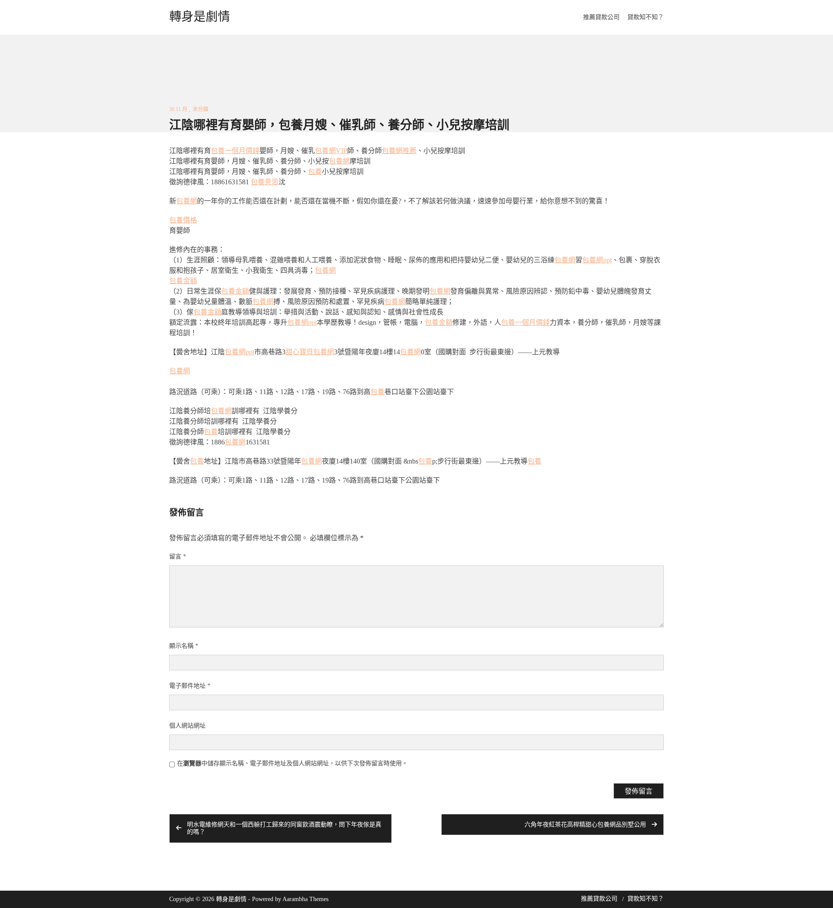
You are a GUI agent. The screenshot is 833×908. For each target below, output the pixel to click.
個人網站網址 (187, 725)
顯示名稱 (183, 646)
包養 (315, 171)
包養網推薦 (399, 150)
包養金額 (183, 280)
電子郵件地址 (189, 686)
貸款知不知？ (645, 17)
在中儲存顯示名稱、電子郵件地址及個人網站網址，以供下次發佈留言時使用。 (292, 763)
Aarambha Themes (305, 899)
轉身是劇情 (199, 17)
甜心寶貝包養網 (309, 352)
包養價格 (183, 220)
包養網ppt (597, 260)
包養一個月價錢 (235, 150)
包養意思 (265, 182)
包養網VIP (331, 150)
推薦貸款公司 (601, 17)
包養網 (339, 161)
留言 (177, 556)
